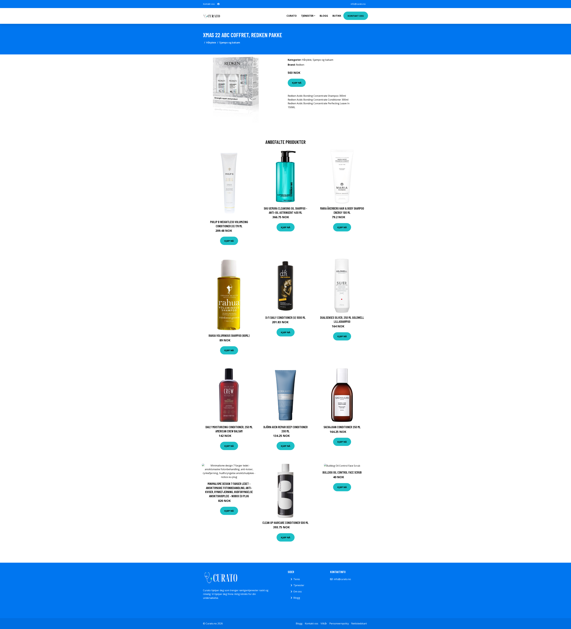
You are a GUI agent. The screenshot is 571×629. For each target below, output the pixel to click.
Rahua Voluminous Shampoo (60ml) (229, 335)
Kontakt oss (356, 15)
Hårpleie (211, 42)
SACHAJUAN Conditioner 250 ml (342, 427)
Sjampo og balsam (229, 42)
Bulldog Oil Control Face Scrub (342, 472)
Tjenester (298, 585)
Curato (292, 15)
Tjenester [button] (307, 15)
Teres (296, 579)
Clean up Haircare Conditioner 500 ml (285, 522)
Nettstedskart (359, 623)
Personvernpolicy (339, 623)
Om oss (297, 591)
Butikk (336, 15)
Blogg (324, 15)
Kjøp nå (296, 82)
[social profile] (218, 4)
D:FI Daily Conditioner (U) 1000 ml (285, 317)
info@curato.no (358, 4)
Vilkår (324, 623)
